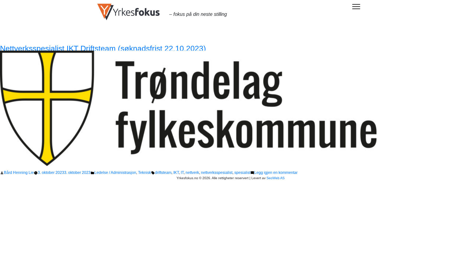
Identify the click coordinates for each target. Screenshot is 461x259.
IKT (176, 173)
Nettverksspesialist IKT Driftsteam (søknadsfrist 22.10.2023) (103, 48)
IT (182, 173)
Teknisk (144, 173)
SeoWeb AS (276, 178)
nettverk (192, 173)
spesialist (242, 173)
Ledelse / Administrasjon (115, 173)
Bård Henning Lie (19, 173)
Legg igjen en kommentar (275, 173)
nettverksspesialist (216, 173)
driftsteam (163, 173)
